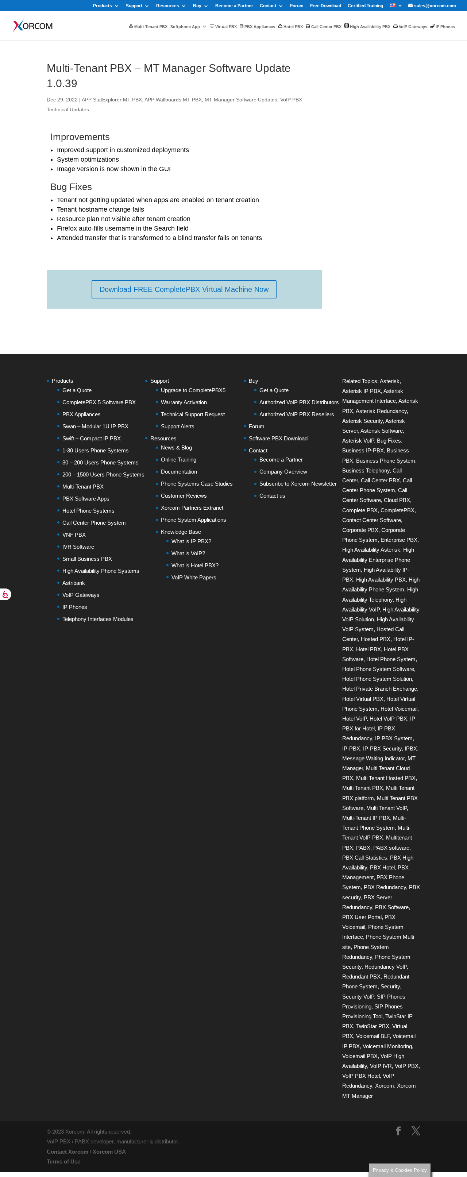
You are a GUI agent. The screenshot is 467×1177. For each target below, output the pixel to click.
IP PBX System (394, 738)
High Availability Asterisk (371, 550)
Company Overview (283, 471)
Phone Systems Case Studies (197, 484)
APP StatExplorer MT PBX (112, 100)
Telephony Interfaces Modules (98, 619)
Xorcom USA (109, 1152)
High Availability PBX (369, 26)
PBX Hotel (382, 867)
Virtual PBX (225, 26)
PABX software (391, 848)
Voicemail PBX (360, 1056)
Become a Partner (234, 6)
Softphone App (185, 26)
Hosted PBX (375, 639)
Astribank (73, 583)
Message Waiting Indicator (373, 758)
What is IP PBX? (191, 541)
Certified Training (365, 6)
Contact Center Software (371, 520)
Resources (167, 6)
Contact (268, 6)
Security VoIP (358, 996)
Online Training (178, 459)
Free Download (325, 6)
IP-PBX (351, 748)
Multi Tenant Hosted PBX (386, 778)
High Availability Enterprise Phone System (378, 559)
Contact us (272, 496)
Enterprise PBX (399, 540)
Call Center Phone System (94, 523)
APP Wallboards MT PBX (173, 100)
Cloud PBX (397, 500)
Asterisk (390, 381)
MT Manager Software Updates (241, 100)
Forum (297, 6)
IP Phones (445, 26)
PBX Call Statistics (364, 857)
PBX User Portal (362, 917)
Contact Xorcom (67, 1152)
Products (102, 6)
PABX (363, 848)
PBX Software (392, 907)
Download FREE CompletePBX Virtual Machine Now (184, 289)
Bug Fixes (389, 440)
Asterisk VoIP (358, 440)
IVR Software (78, 547)
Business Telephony (366, 470)
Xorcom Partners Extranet (192, 508)
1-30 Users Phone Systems (95, 450)
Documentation (179, 471)
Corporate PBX (360, 530)
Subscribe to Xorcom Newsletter (298, 484)
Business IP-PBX (363, 450)
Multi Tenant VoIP (386, 808)
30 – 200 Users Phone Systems (100, 462)
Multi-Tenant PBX (150, 26)
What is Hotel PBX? (195, 565)
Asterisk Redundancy (381, 411)
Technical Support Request (193, 414)
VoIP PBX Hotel (361, 1076)
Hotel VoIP (354, 718)
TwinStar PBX (372, 1026)
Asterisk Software (381, 431)
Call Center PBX (325, 26)
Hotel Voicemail (399, 709)
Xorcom (384, 1086)
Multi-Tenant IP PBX (366, 818)
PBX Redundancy (385, 887)
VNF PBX (74, 535)
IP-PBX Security (382, 748)
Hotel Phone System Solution (377, 679)
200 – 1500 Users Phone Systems (103, 474)
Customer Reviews (184, 496)
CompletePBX (397, 510)
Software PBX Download (278, 438)
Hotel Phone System (391, 659)
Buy (197, 6)
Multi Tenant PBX (362, 788)
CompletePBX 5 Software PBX (99, 402)
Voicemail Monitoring (387, 1046)
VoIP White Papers (193, 577)
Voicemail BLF (373, 1036)
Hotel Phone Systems (88, 511)
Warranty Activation (184, 402)
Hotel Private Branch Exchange (379, 689)
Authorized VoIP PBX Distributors (299, 402)
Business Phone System (385, 461)
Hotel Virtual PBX (362, 699)
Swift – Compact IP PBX (91, 438)
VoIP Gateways (412, 26)
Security (390, 986)
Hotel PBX (292, 26)
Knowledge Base (181, 532)
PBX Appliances (259, 26)
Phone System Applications (193, 520)
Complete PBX (360, 510)
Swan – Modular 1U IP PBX (95, 426)
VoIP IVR (381, 1066)
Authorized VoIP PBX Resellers (296, 414)
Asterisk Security (362, 421)
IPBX (411, 748)
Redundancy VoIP (385, 967)
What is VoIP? (188, 553)
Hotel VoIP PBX (388, 718)
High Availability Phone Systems (100, 571)
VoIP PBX (406, 1066)
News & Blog (176, 447)
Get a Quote (77, 390)
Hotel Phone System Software (378, 669)
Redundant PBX (361, 976)
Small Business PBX (87, 559)
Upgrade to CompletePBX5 (193, 390)
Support (134, 6)
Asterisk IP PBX (361, 391)
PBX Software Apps (85, 498)
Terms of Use (63, 1161)
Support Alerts (177, 426)
